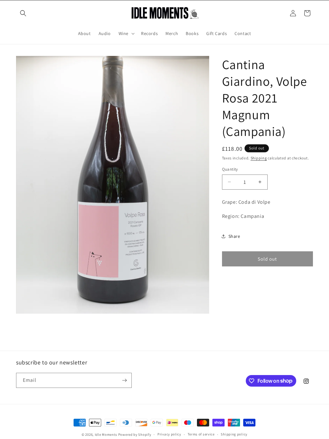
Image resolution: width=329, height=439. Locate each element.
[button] (23, 13)
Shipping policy (234, 434)
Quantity (230, 169)
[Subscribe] (124, 380)
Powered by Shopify (134, 434)
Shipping (259, 158)
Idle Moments (106, 434)
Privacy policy (169, 434)
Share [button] (234, 236)
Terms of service (201, 434)
